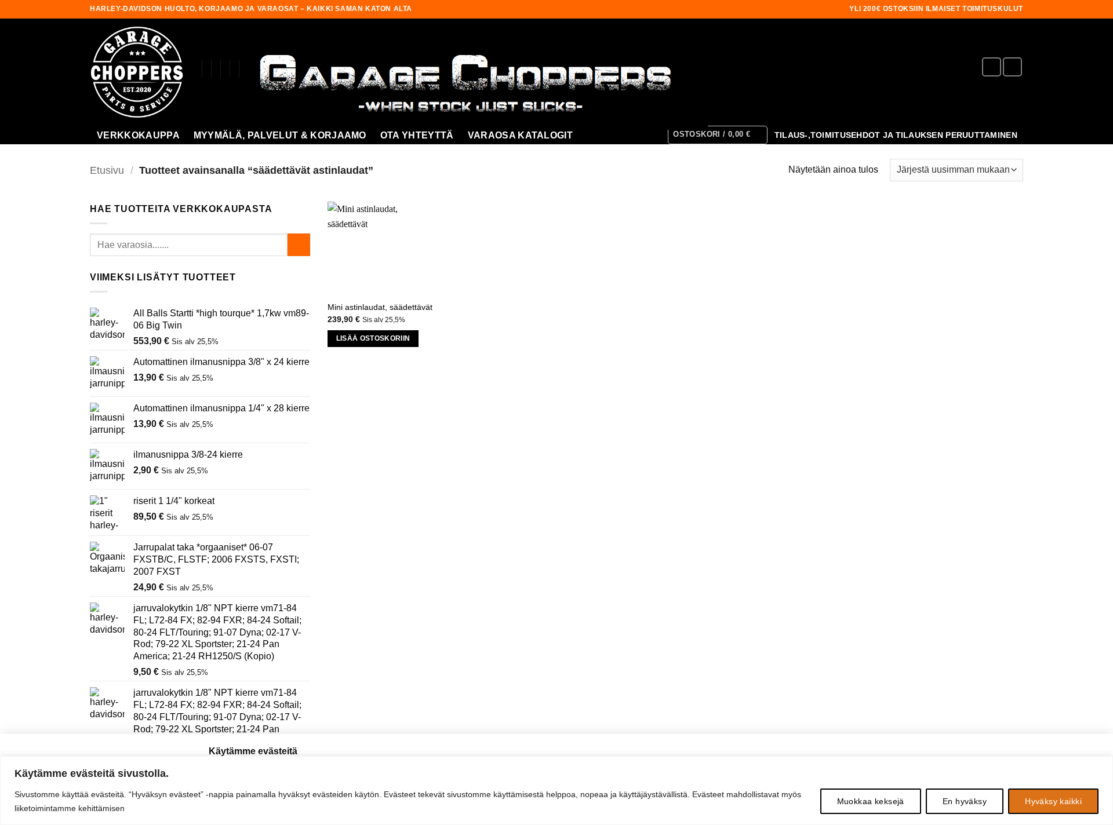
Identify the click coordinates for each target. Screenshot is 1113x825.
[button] (718, 135)
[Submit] (299, 244)
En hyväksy (965, 801)
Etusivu (107, 170)
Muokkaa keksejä (870, 801)
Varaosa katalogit (520, 135)
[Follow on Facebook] (991, 66)
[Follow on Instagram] (1012, 66)
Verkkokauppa (138, 135)
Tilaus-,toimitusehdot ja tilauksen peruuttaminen (895, 135)
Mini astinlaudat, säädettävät (380, 307)
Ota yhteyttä (417, 135)
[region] (556, 790)
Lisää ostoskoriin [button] (373, 338)
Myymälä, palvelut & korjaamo (280, 135)
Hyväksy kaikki (1053, 801)
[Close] (1101, 766)
